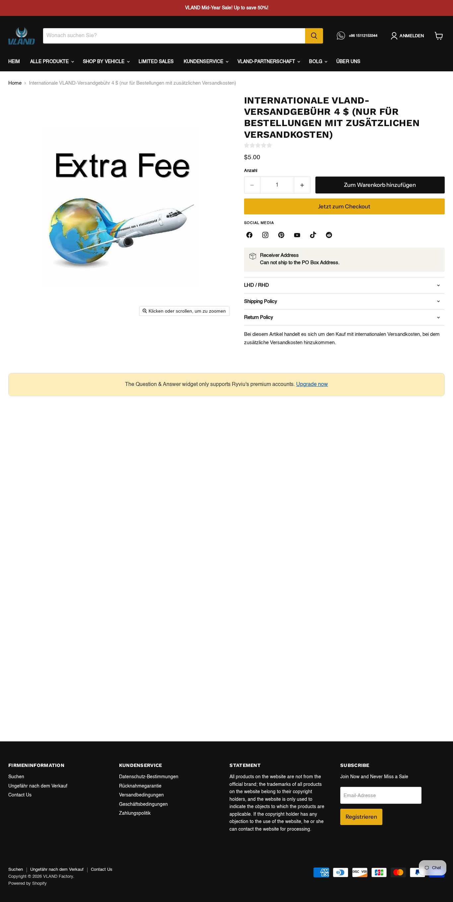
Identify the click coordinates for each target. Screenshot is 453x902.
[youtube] (297, 235)
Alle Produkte (50, 61)
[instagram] (265, 235)
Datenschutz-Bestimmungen (148, 777)
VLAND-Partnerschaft (267, 61)
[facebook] (249, 235)
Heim (14, 61)
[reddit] (329, 235)
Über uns (348, 61)
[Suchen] (314, 35)
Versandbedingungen (141, 795)
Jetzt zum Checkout (344, 206)
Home (15, 83)
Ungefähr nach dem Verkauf (37, 786)
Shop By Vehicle (104, 61)
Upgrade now (312, 384)
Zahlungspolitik (135, 813)
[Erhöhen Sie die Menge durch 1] (302, 185)
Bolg (316, 61)
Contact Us (20, 795)
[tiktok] (313, 235)
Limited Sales (156, 61)
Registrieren (361, 816)
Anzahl (250, 171)
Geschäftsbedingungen (143, 804)
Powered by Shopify (27, 883)
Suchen (16, 777)
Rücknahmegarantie (140, 786)
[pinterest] (281, 235)
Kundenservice (204, 61)
